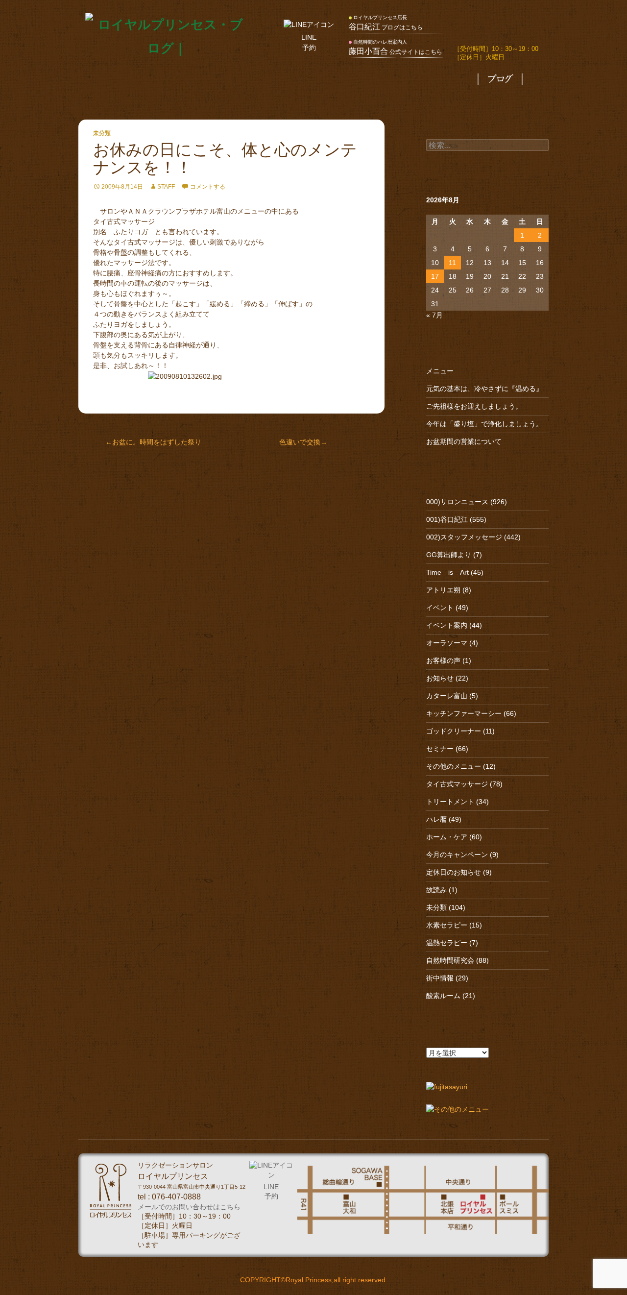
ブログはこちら (386, 27)
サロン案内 (446, 79)
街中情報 (440, 978)
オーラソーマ (446, 643)
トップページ (137, 79)
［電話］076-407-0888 (493, 29)
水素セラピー (446, 925)
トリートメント (450, 802)
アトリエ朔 (443, 590)
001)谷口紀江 (447, 519)
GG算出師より (448, 555)
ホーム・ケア (446, 837)
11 (452, 263)
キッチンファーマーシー (464, 713)
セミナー (440, 749)
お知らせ (440, 678)
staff (166, 186)
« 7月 (434, 315)
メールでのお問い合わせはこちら (189, 1207)
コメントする (207, 186)
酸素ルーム (443, 996)
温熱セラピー (446, 943)
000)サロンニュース (457, 502)
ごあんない (202, 79)
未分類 (102, 133)
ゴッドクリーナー (453, 731)
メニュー (440, 371)
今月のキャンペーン (457, 854)
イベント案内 (446, 625)
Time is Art (447, 572)
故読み (436, 890)
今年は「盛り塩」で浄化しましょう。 (484, 424)
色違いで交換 (299, 442)
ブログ (500, 79)
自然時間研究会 (450, 960)
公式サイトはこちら (395, 52)
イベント (440, 607)
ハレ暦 (436, 819)
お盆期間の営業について (464, 441)
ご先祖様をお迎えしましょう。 (474, 406)
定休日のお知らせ (453, 872)
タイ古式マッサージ (279, 79)
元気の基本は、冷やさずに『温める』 (484, 388)
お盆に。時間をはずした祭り (156, 442)
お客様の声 (443, 660)
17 (435, 276)
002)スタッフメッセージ (464, 537)
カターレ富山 (446, 696)
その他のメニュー (369, 79)
